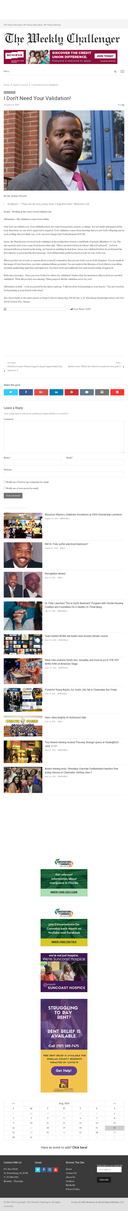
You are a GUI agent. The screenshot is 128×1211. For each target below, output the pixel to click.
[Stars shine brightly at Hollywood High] (23, 717)
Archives (70, 1181)
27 (31, 1113)
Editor (62, 548)
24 (31, 1132)
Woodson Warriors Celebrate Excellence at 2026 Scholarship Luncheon (83, 515)
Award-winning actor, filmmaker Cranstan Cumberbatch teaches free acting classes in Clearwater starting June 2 (81, 770)
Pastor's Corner (9, 92)
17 (31, 1128)
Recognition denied (55, 574)
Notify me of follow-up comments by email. (27, 482)
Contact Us (71, 1173)
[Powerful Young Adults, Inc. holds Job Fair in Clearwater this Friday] (23, 689)
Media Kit (70, 1185)
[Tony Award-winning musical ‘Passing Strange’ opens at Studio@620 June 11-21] (23, 742)
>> (114, 1103)
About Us (70, 1177)
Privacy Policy (73, 1189)
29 (114, 1132)
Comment (8, 419)
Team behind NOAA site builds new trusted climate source (76, 636)
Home (69, 1169)
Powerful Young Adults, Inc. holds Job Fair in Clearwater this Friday (81, 690)
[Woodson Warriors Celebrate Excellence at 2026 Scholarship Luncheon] (23, 514)
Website (8, 469)
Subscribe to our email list (109, 1165)
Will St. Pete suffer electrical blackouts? (66, 544)
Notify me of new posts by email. (22, 488)
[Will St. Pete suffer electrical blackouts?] (23, 544)
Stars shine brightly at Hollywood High (65, 717)
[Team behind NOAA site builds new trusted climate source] (23, 636)
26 (64, 1132)
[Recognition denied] (23, 573)
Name (7, 457)
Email (69, 457)
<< (13, 1103)
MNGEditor (65, 518)
